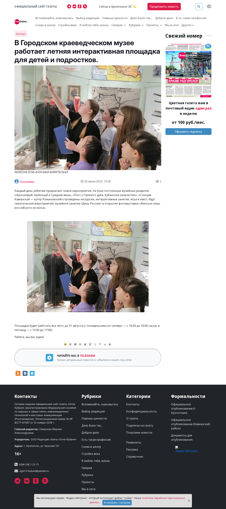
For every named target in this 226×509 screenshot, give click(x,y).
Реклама (132, 449)
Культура (21, 33)
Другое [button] (186, 25)
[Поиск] (199, 6)
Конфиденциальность (141, 411)
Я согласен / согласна (117, 502)
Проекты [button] (152, 25)
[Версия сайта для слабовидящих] (209, 6)
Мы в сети (172, 25)
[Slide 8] (113, 310)
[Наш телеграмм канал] (70, 7)
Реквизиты (133, 442)
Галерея (87, 468)
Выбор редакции (87, 18)
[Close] (189, 501)
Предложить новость (164, 6)
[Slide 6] (100, 310)
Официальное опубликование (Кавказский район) (190, 424)
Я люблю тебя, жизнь (94, 25)
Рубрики (87, 475)
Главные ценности (114, 18)
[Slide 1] (68, 310)
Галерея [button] (117, 25)
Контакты (132, 404)
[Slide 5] (94, 310)
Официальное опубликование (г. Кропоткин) (183, 408)
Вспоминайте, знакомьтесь (54, 18)
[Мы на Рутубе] (86, 7)
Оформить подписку (188, 132)
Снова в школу (45, 25)
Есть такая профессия (191, 18)
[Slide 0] (62, 310)
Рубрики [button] (135, 25)
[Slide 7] (106, 310)
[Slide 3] (81, 310)
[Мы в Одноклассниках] (80, 7)
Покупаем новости (139, 432)
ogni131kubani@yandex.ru (34, 471)
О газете (132, 418)
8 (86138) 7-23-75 (29, 464)
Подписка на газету (139, 425)
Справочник (134, 456)
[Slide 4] (87, 310)
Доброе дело (164, 18)
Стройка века (67, 25)
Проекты (88, 482)
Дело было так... (141, 18)
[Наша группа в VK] (75, 7)
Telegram (87, 356)
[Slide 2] (75, 310)
